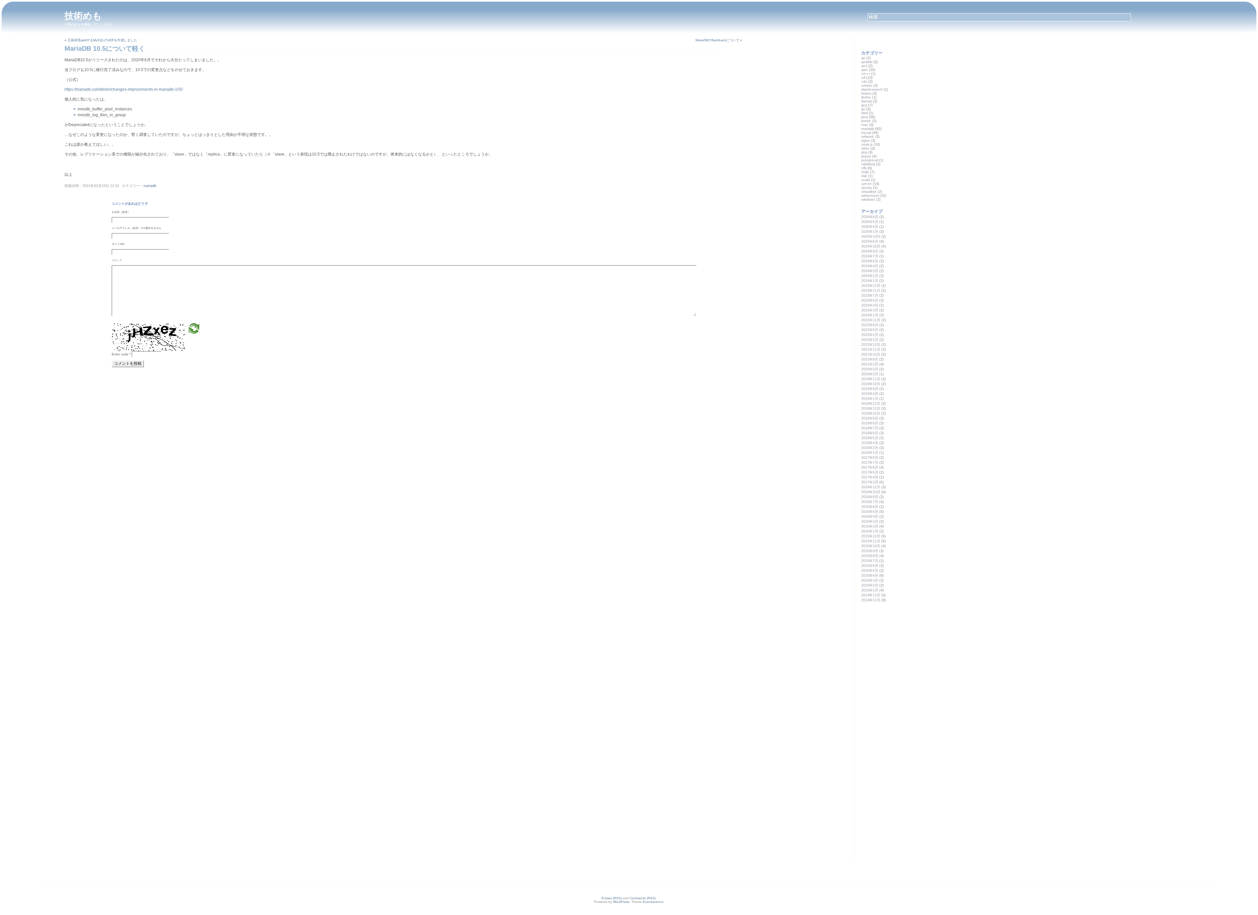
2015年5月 (869, 570)
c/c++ (865, 74)
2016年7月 (869, 502)
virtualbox (869, 192)
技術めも (83, 16)
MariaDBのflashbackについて (717, 40)
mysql (866, 133)
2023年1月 (869, 315)
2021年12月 (870, 344)
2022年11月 (870, 320)
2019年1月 (869, 399)
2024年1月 (869, 281)
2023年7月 (869, 295)
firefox (866, 97)
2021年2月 (869, 364)
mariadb (149, 186)
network (867, 137)
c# (863, 78)
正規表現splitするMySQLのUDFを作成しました (102, 40)
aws (864, 70)
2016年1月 (869, 531)
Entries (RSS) (611, 898)
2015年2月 (869, 585)
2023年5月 (869, 300)
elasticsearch (872, 89)
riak (864, 176)
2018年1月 (869, 453)
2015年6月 (869, 566)
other (865, 148)
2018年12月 (870, 403)
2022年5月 (869, 330)
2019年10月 (870, 384)
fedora (866, 93)
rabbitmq (868, 164)
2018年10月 (870, 413)
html (864, 113)
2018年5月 (869, 438)
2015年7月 (869, 561)
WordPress (621, 902)
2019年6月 (869, 389)
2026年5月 (869, 222)
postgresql (869, 160)
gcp (864, 105)
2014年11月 (870, 600)
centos (866, 85)
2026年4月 (869, 227)
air (863, 58)
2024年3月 (869, 271)
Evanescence (653, 902)
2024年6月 (869, 261)
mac (864, 125)
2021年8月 (869, 359)
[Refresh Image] (194, 328)
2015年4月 (869, 575)
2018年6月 (869, 433)
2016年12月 (870, 487)
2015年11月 (870, 541)
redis (865, 172)
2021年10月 (870, 354)
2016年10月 (870, 492)
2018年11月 (870, 408)
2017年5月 (869, 472)
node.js (867, 144)
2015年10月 (870, 546)
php (864, 152)
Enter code (121, 354)
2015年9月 (869, 551)
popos (866, 156)
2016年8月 (869, 497)
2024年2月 (869, 276)
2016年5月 (869, 512)
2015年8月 (869, 556)
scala (865, 180)
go (863, 109)
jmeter (866, 121)
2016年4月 (869, 516)
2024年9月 (869, 251)
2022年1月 (869, 340)
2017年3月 (869, 482)
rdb (864, 168)
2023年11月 (870, 290)
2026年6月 (869, 217)
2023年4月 (869, 305)
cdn (864, 82)
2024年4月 (869, 266)
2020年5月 (869, 369)
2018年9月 (869, 418)
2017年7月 (869, 462)
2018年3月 (869, 448)
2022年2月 (869, 335)
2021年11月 (870, 349)
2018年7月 (869, 428)
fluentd (866, 101)
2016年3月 (869, 521)
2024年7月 (869, 256)
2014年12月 (870, 595)
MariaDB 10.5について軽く (105, 48)
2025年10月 (870, 236)
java (864, 117)
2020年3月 (869, 374)
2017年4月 (869, 477)
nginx (865, 140)
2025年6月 (869, 241)
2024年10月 (870, 246)
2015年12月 (870, 536)
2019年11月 (870, 379)
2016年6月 (869, 507)
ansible (866, 62)
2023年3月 (869, 310)
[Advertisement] (910, 654)
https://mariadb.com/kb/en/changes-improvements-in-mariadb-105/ (124, 89)
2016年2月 (869, 526)
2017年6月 (869, 467)
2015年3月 (869, 580)
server (866, 184)
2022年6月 (869, 325)
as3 (864, 66)
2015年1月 (869, 590)
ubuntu (866, 188)
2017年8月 (869, 457)
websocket (870, 195)
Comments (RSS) (643, 898)
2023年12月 (870, 286)
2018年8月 (869, 423)
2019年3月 (869, 394)
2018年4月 (869, 443)
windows (868, 199)
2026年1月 (869, 231)
